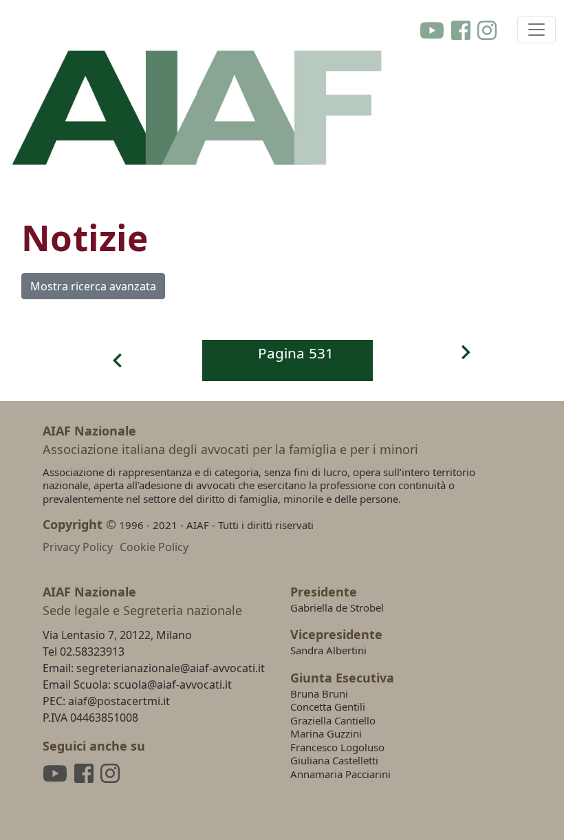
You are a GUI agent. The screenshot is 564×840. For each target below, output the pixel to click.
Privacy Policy (78, 546)
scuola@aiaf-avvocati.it (172, 684)
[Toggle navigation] (536, 29)
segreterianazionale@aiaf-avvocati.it (170, 668)
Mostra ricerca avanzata (93, 286)
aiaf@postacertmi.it (119, 701)
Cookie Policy (154, 546)
